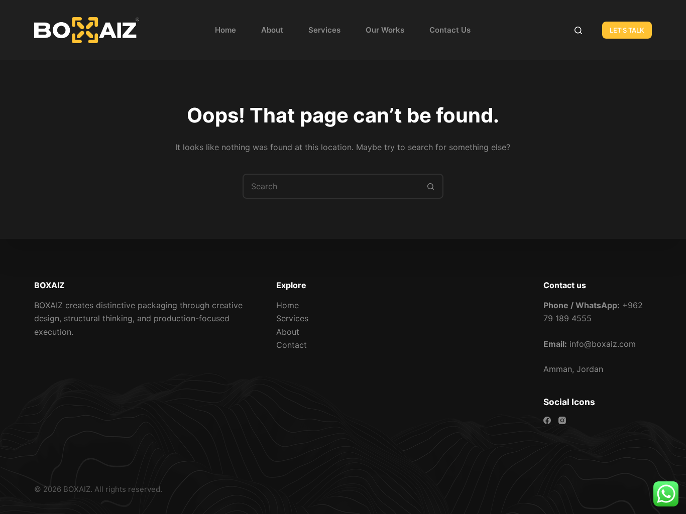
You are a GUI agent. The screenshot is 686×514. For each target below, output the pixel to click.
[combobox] (331, 186)
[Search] (578, 30)
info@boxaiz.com (602, 344)
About (272, 30)
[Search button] (430, 186)
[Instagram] (562, 420)
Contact (291, 345)
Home (225, 30)
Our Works (385, 30)
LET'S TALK (627, 30)
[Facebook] (547, 420)
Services (324, 30)
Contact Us (450, 30)
